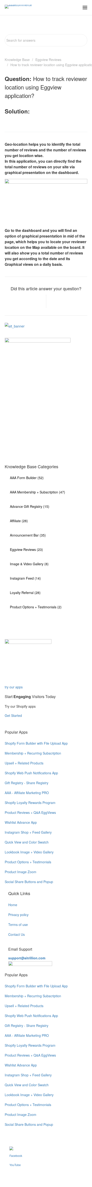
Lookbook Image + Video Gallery (29, 852)
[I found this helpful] (35, 301)
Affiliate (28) (19, 520)
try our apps (14, 687)
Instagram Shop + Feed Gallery (28, 832)
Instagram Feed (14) (25, 578)
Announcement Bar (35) (28, 535)
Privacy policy (18, 914)
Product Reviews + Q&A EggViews (30, 812)
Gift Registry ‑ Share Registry (26, 782)
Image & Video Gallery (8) (29, 563)
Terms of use (18, 924)
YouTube (15, 1165)
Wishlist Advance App (21, 822)
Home (12, 904)
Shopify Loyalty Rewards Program (30, 802)
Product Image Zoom (20, 871)
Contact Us (16, 934)
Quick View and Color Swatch (27, 842)
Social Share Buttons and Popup (29, 881)
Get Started (14, 715)
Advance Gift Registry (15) (29, 506)
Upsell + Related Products (24, 763)
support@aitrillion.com (26, 958)
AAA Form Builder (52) (27, 477)
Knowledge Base (17, 59)
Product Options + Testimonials (28, 862)
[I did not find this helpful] (57, 301)
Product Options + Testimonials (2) (36, 607)
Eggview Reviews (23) (26, 549)
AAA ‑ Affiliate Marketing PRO (27, 792)
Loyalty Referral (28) (25, 592)
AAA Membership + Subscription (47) (37, 492)
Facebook (15, 1156)
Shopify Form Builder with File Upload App (36, 743)
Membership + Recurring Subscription (33, 753)
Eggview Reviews (48, 59)
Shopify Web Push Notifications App (31, 773)
